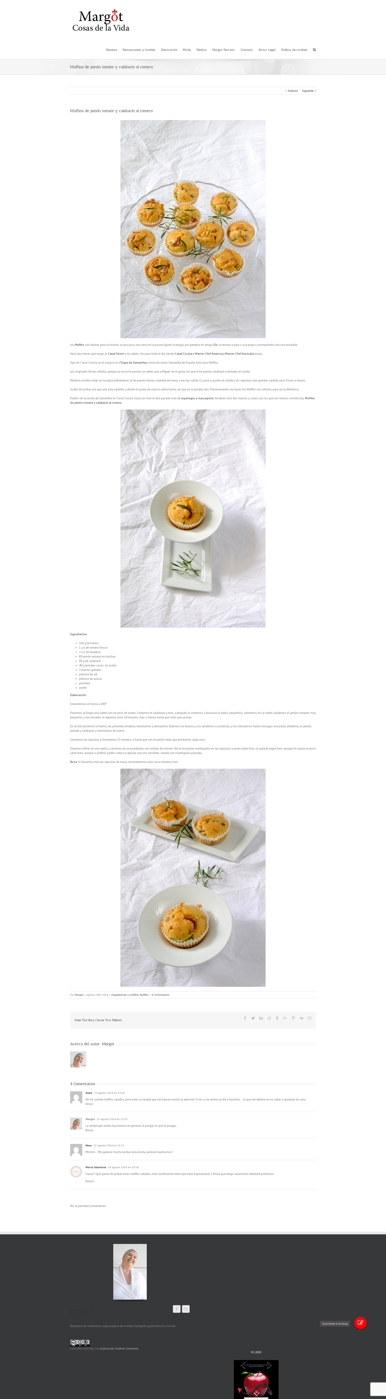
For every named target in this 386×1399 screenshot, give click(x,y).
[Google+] (285, 1018)
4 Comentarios (160, 994)
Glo (215, 345)
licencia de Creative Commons (119, 1348)
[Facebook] (245, 1018)
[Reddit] (269, 1018)
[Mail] (186, 1309)
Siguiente (308, 91)
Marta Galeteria (96, 1167)
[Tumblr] (277, 1018)
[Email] (309, 1018)
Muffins (79, 345)
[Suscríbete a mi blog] (360, 1323)
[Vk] (301, 1018)
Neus (89, 1145)
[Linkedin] (261, 1018)
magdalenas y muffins (125, 994)
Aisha (89, 1092)
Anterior (293, 91)
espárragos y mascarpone (197, 398)
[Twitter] (253, 1018)
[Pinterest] (293, 1018)
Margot (79, 994)
